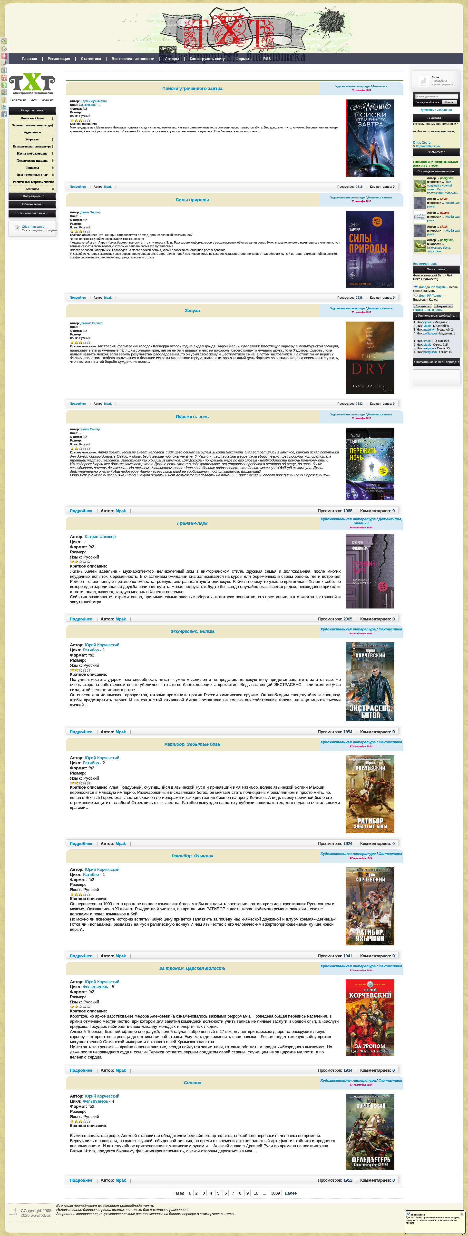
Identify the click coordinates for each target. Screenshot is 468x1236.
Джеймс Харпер (91, 323)
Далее (291, 1193)
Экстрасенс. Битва (192, 631)
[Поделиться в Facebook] (4, 114)
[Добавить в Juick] (4, 100)
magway (429, 329)
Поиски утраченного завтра (192, 88)
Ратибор (91, 650)
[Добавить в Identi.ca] (4, 48)
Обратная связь (33, 226)
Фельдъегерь (95, 986)
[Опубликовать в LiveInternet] (4, 63)
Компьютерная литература (32, 146)
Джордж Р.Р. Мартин (433, 287)
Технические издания (32, 160)
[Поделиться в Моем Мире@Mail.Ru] (4, 92)
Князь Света (421, 142)
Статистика (91, 59)
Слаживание (88, 105)
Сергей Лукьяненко (93, 101)
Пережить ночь (192, 416)
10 (256, 1193)
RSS (267, 59)
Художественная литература (32, 125)
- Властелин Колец (429, 297)
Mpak (427, 326)
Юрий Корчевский (102, 645)
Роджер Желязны (428, 146)
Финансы (32, 167)
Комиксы (32, 189)
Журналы (32, 139)
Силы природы (192, 199)
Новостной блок (32, 118)
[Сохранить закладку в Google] (4, 41)
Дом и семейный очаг (32, 175)
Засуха (192, 310)
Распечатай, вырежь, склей (32, 182)
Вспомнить (47, 99)
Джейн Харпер (90, 212)
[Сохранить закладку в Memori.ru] (4, 56)
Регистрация (59, 59)
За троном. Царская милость (192, 968)
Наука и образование (32, 153)
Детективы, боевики (379, 197)
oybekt (427, 322)
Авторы (172, 59)
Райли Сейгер (90, 429)
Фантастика (379, 86)
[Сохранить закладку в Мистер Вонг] (4, 78)
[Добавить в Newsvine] (4, 85)
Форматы (244, 59)
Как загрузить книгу (207, 59)
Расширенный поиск (427, 102)
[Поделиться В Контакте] (4, 70)
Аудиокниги (32, 132)
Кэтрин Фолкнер (100, 536)
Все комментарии (425, 263)
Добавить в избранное (436, 110)
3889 (275, 1193)
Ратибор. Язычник (192, 855)
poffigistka (430, 333)
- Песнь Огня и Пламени (435, 289)
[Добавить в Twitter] (4, 107)
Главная (29, 59)
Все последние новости (133, 59)
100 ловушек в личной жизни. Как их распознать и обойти (442, 187)
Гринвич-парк (192, 523)
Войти (33, 99)
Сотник (192, 1082)
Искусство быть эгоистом (439, 249)
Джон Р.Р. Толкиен (431, 295)
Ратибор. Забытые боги (192, 744)
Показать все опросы (428, 310)
